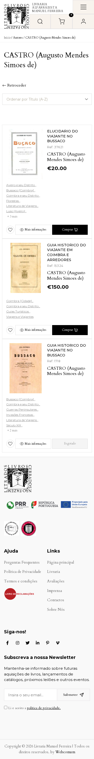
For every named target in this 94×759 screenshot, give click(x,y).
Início (7, 38)
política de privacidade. (44, 708)
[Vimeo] (57, 642)
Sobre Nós (56, 609)
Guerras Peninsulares (22, 409)
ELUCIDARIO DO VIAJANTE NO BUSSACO (62, 136)
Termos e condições (20, 581)
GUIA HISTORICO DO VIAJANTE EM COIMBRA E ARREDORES (66, 252)
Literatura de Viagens (22, 206)
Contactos (55, 600)
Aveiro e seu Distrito (21, 185)
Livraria (53, 571)
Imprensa (54, 590)
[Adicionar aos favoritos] (10, 230)
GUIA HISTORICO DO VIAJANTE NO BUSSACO (66, 350)
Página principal (60, 562)
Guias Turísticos (18, 311)
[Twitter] (27, 642)
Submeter (70, 694)
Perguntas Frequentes (22, 562)
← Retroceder (14, 85)
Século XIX (14, 425)
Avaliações (55, 581)
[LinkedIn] (37, 642)
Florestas (13, 201)
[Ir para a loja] (40, 21)
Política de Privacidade (22, 571)
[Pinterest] (47, 642)
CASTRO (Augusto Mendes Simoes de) (66, 157)
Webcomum (65, 752)
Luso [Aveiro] (16, 211)
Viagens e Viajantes (20, 317)
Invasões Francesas (20, 415)
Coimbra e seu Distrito (22, 195)
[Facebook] (7, 642)
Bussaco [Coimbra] (20, 190)
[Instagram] (17, 642)
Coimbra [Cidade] (19, 301)
